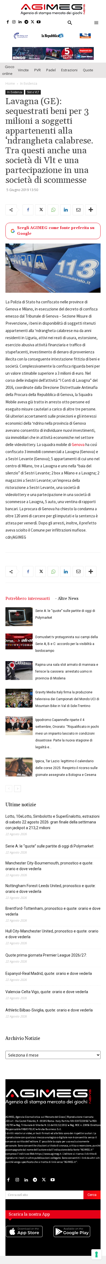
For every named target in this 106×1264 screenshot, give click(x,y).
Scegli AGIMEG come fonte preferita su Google (55, 230)
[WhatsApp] (53, 209)
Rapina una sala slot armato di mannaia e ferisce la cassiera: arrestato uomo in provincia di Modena (66, 671)
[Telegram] (26, 22)
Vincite (23, 70)
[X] (32, 22)
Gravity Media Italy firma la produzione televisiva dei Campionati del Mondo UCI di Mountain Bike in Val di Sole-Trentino (67, 699)
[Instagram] (14, 22)
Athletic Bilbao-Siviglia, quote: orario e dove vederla (49, 1010)
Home (10, 83)
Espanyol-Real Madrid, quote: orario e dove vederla (48, 973)
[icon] (29, 1237)
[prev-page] (8, 788)
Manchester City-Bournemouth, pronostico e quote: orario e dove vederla (49, 866)
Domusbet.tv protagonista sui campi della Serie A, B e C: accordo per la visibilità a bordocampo (66, 644)
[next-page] (17, 788)
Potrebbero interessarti (27, 598)
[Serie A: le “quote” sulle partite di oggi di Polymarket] (19, 616)
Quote (88, 70)
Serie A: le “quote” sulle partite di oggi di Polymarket (49, 846)
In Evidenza (28, 83)
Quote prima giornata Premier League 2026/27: (46, 955)
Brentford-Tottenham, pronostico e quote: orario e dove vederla (53, 911)
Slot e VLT (33, 92)
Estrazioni (69, 70)
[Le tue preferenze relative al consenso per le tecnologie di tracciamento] (96, 1254)
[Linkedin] (20, 22)
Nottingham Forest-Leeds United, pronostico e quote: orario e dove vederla (50, 889)
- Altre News (67, 598)
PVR (37, 70)
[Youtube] (38, 22)
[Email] (78, 209)
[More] (90, 209)
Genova (78, 444)
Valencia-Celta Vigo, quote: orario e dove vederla (46, 992)
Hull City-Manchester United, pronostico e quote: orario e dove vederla (51, 934)
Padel (51, 70)
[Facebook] (7, 22)
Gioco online (8, 70)
